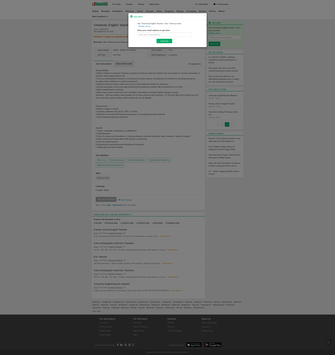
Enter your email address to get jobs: (153, 30)
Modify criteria (144, 26)
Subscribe (164, 41)
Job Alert (138, 16)
